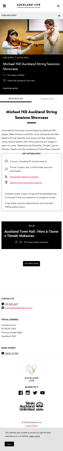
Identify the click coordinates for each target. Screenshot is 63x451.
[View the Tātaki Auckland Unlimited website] (31, 406)
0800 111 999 (11, 353)
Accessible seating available (24, 176)
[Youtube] (42, 393)
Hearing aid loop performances (26, 182)
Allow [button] (9, 444)
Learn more (35, 436)
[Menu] (4, 6)
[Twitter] (35, 393)
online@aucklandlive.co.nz (18, 307)
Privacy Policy (31, 425)
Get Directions (31, 263)
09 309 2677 (11, 303)
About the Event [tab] (16, 98)
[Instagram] (28, 393)
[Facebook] (20, 393)
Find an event (8, 15)
